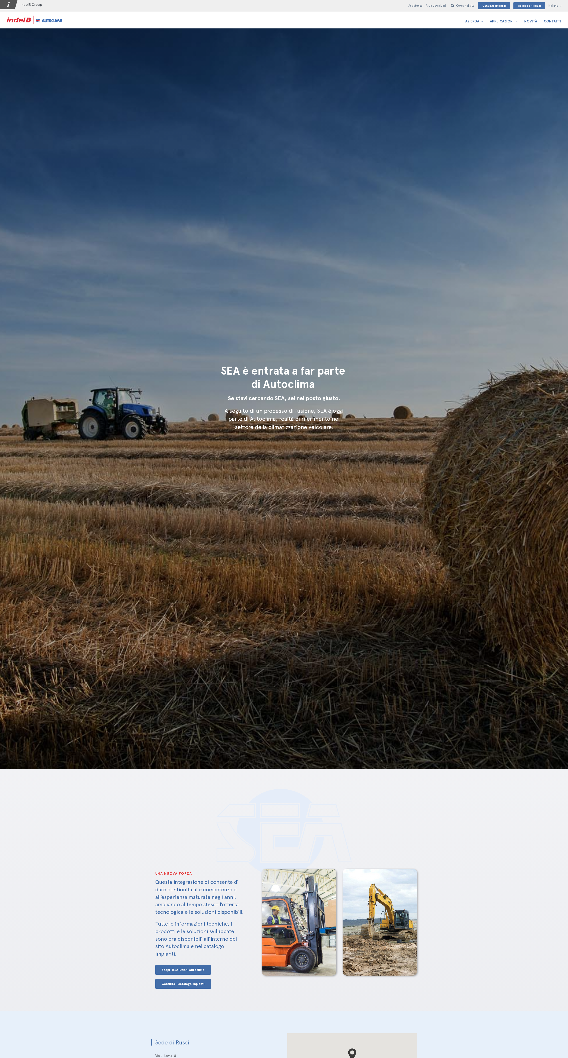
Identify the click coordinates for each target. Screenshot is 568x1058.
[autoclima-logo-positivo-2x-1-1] (35, 15)
